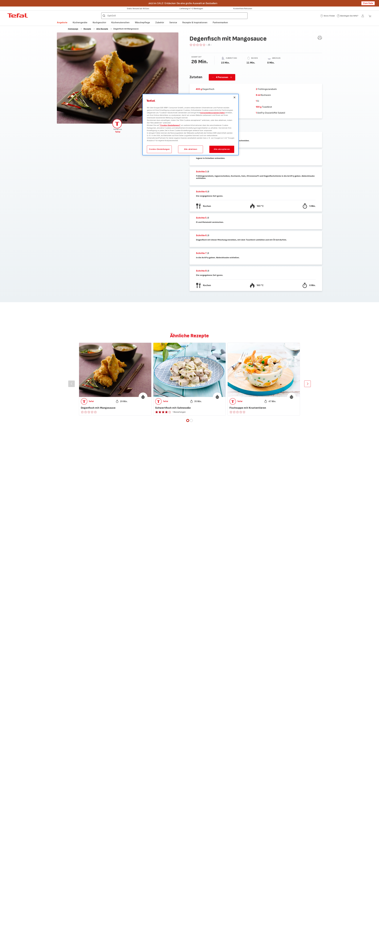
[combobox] (118, 474)
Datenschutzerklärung (204, 501)
